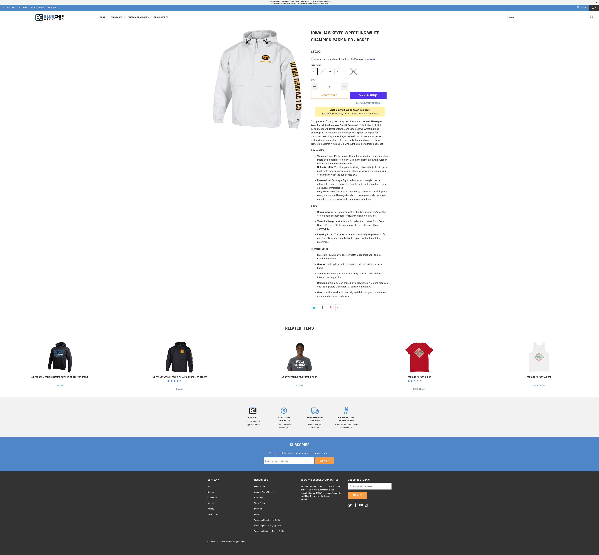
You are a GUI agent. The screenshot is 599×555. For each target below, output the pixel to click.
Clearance (117, 17)
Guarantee (212, 498)
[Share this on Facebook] (322, 307)
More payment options (368, 102)
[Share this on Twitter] (314, 307)
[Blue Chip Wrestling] (49, 17)
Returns (23, 8)
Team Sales (259, 503)
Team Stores (161, 17)
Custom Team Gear (138, 17)
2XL (353, 71)
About (210, 486)
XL (345, 71)
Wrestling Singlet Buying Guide (267, 525)
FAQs (256, 514)
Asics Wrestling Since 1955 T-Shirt (299, 357)
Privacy (210, 509)
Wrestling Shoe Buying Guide (267, 520)
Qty (313, 80)
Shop (102, 17)
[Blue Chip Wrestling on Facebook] (355, 505)
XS (314, 71)
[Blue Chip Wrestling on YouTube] (361, 505)
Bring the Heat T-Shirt (419, 357)
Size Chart (258, 498)
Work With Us (213, 514)
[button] (174, 381)
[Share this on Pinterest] (330, 307)
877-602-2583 (9, 8)
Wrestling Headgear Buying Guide (269, 531)
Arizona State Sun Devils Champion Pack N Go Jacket (180, 357)
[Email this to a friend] (338, 307)
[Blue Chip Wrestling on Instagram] (366, 505)
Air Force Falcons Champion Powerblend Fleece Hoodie (60, 357)
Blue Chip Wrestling (222, 541)
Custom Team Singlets (264, 492)
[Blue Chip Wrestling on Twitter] (350, 505)
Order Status (37, 8)
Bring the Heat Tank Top (539, 357)
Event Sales (259, 509)
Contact (52, 8)
